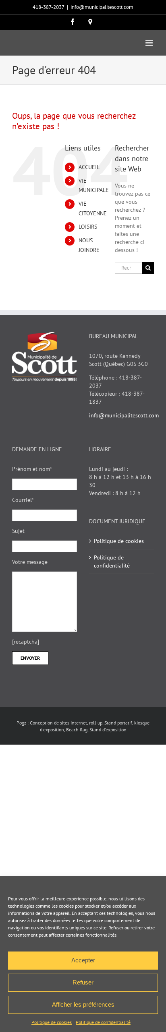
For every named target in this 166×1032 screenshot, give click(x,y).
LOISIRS (88, 226)
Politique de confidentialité (103, 1022)
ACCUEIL (89, 167)
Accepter (83, 960)
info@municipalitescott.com (102, 7)
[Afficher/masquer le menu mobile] (149, 43)
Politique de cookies (51, 1022)
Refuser (83, 982)
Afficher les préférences (83, 1004)
